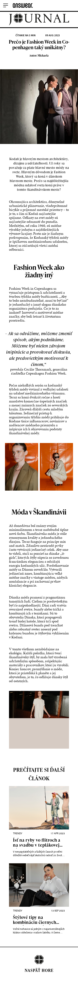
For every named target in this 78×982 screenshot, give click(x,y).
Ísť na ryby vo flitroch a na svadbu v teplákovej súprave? (36, 842)
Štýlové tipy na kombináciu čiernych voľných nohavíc (34, 920)
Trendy (17, 833)
